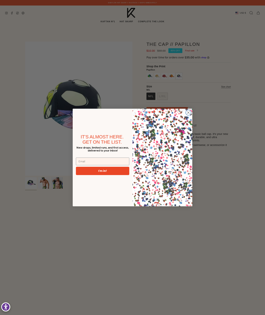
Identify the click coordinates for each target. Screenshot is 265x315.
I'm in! (102, 171)
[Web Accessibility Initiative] (6, 307)
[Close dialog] (188, 112)
